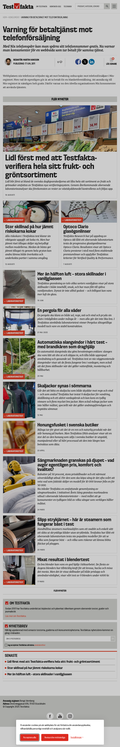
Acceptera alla (29, 737)
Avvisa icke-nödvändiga (54, 737)
